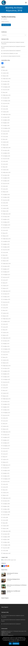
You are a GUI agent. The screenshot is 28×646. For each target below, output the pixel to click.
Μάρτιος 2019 (5, 235)
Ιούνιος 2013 (5, 387)
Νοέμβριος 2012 (6, 407)
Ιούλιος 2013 (5, 385)
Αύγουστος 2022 (6, 158)
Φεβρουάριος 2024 (6, 114)
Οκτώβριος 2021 (6, 180)
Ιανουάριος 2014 (6, 368)
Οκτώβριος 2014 (6, 346)
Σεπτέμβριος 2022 (6, 155)
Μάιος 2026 (5, 70)
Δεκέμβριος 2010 (6, 470)
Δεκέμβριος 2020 (6, 194)
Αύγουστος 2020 (6, 200)
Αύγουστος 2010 (6, 481)
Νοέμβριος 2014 (6, 343)
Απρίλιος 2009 (5, 525)
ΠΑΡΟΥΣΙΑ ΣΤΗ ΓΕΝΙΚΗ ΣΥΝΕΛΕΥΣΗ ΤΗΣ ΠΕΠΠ (11, 56)
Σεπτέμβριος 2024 (6, 100)
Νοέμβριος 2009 (6, 506)
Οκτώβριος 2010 (6, 476)
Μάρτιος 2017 (5, 288)
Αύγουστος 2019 (6, 227)
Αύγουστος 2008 (6, 547)
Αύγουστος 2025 (6, 89)
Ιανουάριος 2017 (6, 293)
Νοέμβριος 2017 (6, 269)
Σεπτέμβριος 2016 (6, 299)
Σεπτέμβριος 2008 (6, 545)
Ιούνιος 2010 (5, 487)
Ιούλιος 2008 (5, 550)
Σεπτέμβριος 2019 (6, 224)
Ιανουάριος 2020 (6, 216)
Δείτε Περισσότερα (6, 24)
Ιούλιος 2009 (5, 517)
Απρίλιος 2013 (5, 393)
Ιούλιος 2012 (5, 418)
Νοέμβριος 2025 (6, 84)
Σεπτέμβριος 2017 (6, 274)
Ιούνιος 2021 (5, 189)
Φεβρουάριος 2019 (6, 238)
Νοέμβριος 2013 (6, 373)
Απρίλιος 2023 (5, 142)
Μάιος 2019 (5, 233)
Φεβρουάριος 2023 (6, 147)
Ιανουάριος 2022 (6, 175)
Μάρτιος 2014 (5, 362)
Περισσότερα (15, 643)
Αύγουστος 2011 (6, 448)
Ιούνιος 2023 (5, 136)
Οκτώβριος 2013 (6, 376)
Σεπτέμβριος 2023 (6, 128)
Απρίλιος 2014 (5, 360)
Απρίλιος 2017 (5, 285)
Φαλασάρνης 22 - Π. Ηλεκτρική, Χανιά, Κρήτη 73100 (16, 631)
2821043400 (8, 632)
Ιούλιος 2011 (5, 451)
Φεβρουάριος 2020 (6, 213)
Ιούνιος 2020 (5, 205)
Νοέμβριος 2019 (6, 219)
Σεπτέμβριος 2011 (6, 445)
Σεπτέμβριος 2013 (6, 379)
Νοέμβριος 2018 (6, 244)
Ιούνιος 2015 (5, 327)
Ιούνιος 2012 (5, 420)
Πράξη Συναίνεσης (8, 17)
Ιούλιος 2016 (5, 304)
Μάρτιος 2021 (5, 191)
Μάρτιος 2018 (5, 260)
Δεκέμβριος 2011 (6, 437)
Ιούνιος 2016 (5, 307)
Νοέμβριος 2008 (6, 539)
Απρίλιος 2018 (5, 258)
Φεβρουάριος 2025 (6, 95)
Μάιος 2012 (5, 423)
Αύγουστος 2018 (6, 249)
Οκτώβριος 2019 (6, 222)
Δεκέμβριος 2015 (6, 321)
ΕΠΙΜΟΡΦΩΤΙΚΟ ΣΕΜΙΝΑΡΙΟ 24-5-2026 (10, 53)
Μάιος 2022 (5, 166)
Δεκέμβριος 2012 (6, 404)
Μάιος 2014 (5, 357)
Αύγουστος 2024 (6, 103)
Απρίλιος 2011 (5, 459)
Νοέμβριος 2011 (6, 440)
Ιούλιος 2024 (5, 106)
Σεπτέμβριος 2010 (6, 478)
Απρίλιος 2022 (5, 169)
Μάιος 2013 (5, 390)
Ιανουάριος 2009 (6, 534)
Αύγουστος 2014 (6, 351)
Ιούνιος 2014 (5, 354)
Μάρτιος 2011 (5, 462)
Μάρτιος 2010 (5, 495)
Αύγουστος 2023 (6, 131)
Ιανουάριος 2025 (6, 97)
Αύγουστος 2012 (6, 415)
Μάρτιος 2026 (5, 75)
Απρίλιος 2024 (5, 111)
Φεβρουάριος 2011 (6, 465)
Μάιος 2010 (5, 489)
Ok (10, 643)
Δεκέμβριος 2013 (6, 371)
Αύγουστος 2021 (6, 183)
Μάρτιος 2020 (5, 211)
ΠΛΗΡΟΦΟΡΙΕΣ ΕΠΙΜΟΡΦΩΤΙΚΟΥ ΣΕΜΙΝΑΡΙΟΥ (12, 50)
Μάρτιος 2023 (5, 144)
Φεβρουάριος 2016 (6, 318)
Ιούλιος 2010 (5, 484)
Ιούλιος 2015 (5, 324)
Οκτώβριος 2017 (6, 271)
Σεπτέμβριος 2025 (6, 86)
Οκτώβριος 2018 (6, 247)
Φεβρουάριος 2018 (6, 263)
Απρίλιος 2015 (5, 332)
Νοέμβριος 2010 (6, 473)
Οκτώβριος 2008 (6, 542)
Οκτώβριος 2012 (6, 409)
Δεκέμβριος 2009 (6, 503)
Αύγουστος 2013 (6, 382)
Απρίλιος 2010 (5, 492)
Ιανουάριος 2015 (6, 340)
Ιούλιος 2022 (5, 161)
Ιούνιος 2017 (5, 280)
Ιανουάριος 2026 (6, 81)
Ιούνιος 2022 (5, 164)
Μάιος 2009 (5, 523)
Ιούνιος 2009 (5, 520)
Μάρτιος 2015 (5, 335)
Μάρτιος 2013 (5, 396)
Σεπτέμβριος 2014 (6, 349)
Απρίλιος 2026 (5, 73)
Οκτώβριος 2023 (6, 125)
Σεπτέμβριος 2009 (6, 511)
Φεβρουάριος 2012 (6, 431)
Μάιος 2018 (5, 255)
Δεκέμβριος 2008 (6, 536)
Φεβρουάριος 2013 (6, 398)
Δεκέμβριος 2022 (6, 153)
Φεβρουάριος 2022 (6, 172)
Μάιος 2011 (5, 456)
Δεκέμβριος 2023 (6, 120)
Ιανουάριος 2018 (6, 266)
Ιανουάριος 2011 (6, 467)
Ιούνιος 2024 (5, 109)
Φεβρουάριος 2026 (6, 78)
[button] (26, 2)
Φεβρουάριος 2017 (6, 291)
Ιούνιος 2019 (5, 230)
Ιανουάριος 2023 (6, 150)
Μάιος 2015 (5, 329)
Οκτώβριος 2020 (6, 197)
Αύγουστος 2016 (6, 302)
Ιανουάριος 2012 (6, 434)
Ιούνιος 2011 (5, 454)
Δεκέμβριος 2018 (6, 241)
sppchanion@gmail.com (8, 635)
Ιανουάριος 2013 (6, 401)
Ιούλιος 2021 (5, 186)
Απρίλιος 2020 (5, 208)
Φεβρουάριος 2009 (6, 531)
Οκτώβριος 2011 (6, 442)
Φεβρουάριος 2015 (6, 338)
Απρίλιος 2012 (5, 426)
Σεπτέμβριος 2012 (6, 412)
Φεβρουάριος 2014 (6, 365)
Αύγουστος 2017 (6, 277)
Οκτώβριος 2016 (6, 296)
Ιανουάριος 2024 (6, 117)
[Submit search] (25, 35)
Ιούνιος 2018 (5, 252)
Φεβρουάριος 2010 (6, 498)
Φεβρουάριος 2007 (6, 553)
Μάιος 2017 (5, 282)
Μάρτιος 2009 (5, 528)
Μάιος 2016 (5, 310)
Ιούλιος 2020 (5, 202)
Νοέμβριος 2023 (6, 122)
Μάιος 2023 (5, 139)
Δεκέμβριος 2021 (6, 178)
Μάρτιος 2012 (5, 429)
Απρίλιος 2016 (5, 313)
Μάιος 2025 (5, 92)
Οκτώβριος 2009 (6, 509)
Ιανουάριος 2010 (6, 500)
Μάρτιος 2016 (5, 316)
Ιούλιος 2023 (5, 133)
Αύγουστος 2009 (6, 514)
